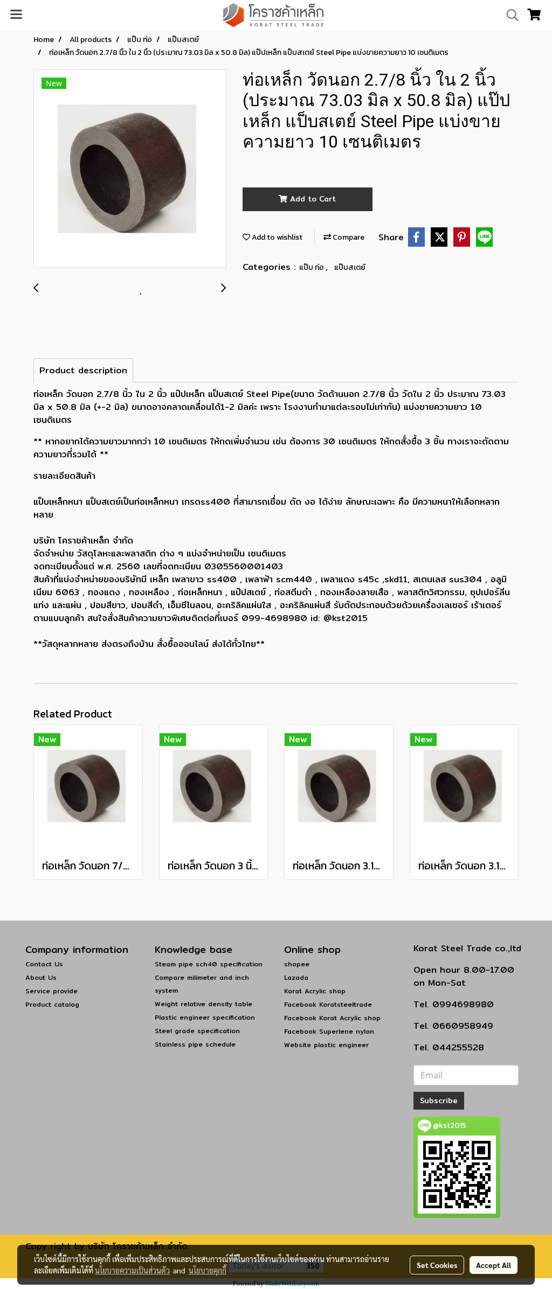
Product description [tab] (83, 370)
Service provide (51, 991)
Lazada (296, 977)
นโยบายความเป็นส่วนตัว (132, 1270)
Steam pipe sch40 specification (209, 964)
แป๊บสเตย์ (349, 267)
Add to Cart (311, 199)
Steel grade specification (197, 1031)
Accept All (493, 1265)
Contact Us (44, 964)
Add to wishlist (276, 237)
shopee (296, 964)
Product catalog (52, 1004)
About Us (41, 977)
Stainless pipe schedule (195, 1044)
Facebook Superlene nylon (329, 1031)
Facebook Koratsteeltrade (328, 1004)
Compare (347, 237)
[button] (509, 15)
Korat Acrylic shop (315, 991)
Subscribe (439, 1100)
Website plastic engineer (326, 1045)
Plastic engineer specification (205, 1017)
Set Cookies (437, 1265)
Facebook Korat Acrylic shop (332, 1018)
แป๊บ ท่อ (312, 267)
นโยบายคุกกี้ (207, 1270)
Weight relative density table (203, 1004)
